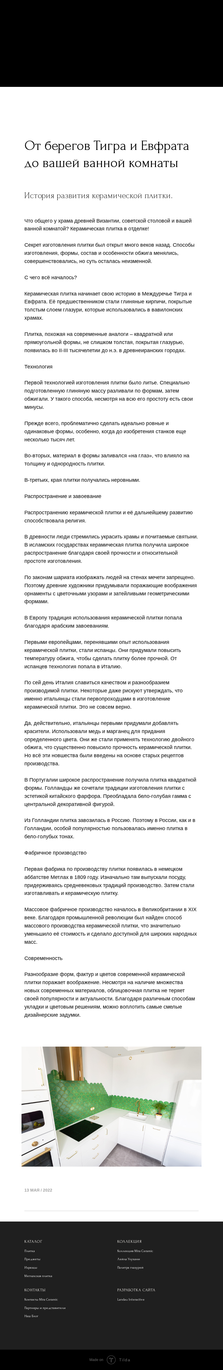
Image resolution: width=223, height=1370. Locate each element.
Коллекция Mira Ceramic (135, 1251)
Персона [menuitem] (112, 53)
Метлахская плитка (38, 1276)
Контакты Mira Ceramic (41, 1299)
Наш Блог (31, 1316)
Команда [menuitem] (111, 42)
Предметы (32, 1259)
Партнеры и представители (45, 1308)
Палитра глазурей (130, 1267)
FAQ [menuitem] (112, 75)
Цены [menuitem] (111, 64)
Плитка (29, 1251)
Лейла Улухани (128, 1259)
